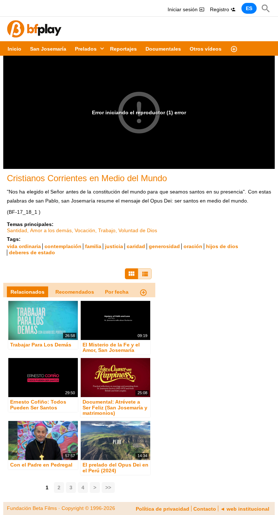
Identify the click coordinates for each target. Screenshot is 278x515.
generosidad (164, 246)
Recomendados (74, 292)
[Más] (234, 48)
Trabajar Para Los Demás (40, 345)
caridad (136, 246)
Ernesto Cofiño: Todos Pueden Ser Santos (38, 404)
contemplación (63, 246)
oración (193, 246)
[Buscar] (265, 8)
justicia (114, 246)
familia (93, 246)
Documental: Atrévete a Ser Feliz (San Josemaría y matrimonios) (115, 407)
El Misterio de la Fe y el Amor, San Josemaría (111, 347)
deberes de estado (32, 252)
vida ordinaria (24, 246)
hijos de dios (222, 246)
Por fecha (117, 292)
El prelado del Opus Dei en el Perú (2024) (115, 467)
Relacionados (27, 292)
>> (108, 487)
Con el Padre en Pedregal (41, 465)
